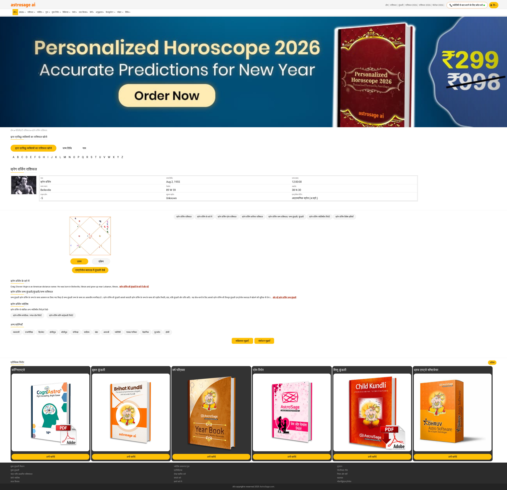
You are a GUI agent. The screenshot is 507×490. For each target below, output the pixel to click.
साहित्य (86, 332)
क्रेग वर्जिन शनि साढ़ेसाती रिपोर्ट (61, 315)
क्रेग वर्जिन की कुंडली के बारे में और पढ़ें (134, 286)
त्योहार (119, 12)
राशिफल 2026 (411, 5)
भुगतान (339, 466)
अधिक (492, 362)
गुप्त (47, 12)
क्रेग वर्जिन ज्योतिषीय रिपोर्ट (319, 216)
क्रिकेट (41, 332)
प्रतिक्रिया (178, 470)
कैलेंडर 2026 (438, 5)
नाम (84, 148)
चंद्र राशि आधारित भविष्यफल (21, 474)
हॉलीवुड (53, 332)
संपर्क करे (177, 478)
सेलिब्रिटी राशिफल (22, 130)
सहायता (340, 478)
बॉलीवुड (64, 332)
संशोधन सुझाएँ (264, 340)
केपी (91, 12)
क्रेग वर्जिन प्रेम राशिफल (227, 216)
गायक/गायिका (131, 332)
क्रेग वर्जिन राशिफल (184, 216)
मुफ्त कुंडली (15, 470)
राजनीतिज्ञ (29, 332)
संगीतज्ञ (75, 332)
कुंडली (400, 5)
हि (494, 5)
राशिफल (393, 5)
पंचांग (74, 12)
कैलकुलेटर (110, 12)
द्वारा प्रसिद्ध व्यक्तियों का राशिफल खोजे (33, 148)
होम (387, 5)
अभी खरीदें (50, 456)
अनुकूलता (99, 12)
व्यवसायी (16, 332)
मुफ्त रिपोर (55, 12)
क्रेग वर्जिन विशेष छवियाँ (344, 216)
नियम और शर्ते (342, 474)
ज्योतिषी (118, 332)
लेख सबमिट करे (180, 474)
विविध (127, 12)
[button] (38, 72)
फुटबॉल (157, 332)
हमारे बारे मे (178, 481)
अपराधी (106, 332)
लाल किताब (83, 12)
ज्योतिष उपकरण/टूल (181, 466)
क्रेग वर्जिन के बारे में (204, 216)
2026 (21, 12)
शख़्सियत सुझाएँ (242, 340)
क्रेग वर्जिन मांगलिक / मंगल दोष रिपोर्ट (27, 315)
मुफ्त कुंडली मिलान (17, 466)
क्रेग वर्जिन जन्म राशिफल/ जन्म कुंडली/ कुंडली (286, 216)
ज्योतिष (39, 12)
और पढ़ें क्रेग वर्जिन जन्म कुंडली (284, 297)
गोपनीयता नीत (342, 470)
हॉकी (167, 332)
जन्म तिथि (67, 148)
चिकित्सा (66, 12)
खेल (96, 332)
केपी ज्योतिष (15, 478)
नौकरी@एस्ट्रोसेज (344, 481)
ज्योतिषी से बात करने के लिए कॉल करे (466, 5)
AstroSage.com (267, 486)
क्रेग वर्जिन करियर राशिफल (252, 216)
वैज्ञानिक (145, 332)
